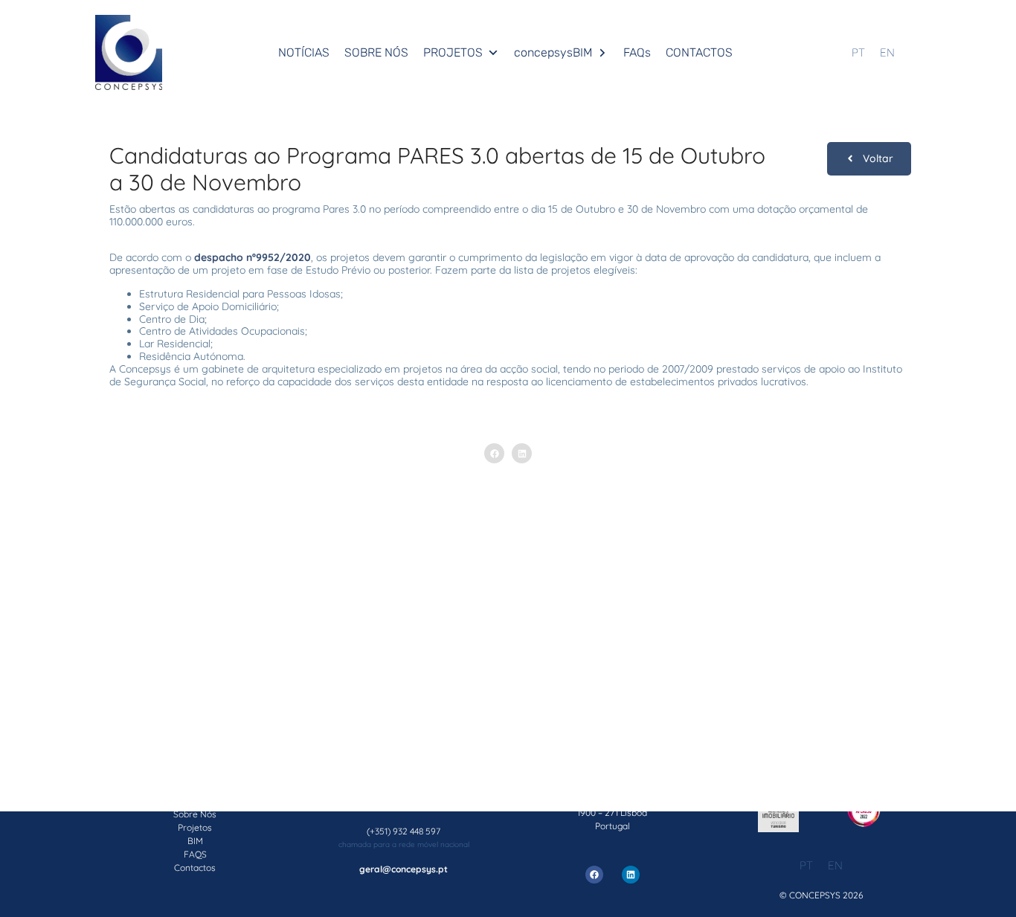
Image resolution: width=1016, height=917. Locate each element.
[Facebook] (594, 875)
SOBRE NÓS (376, 52)
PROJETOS (453, 52)
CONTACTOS (699, 52)
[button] (494, 453)
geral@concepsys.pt (403, 869)
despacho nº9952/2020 (252, 257)
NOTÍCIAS (303, 52)
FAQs (637, 52)
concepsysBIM (553, 52)
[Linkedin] (631, 875)
